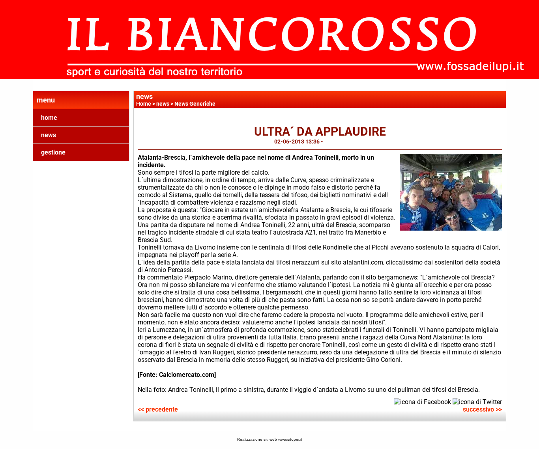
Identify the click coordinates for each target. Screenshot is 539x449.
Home (143, 104)
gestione (53, 152)
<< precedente (158, 409)
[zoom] (451, 228)
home (49, 117)
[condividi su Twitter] (477, 401)
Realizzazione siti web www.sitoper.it (269, 439)
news (48, 135)
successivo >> (482, 409)
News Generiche (194, 104)
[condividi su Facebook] (422, 401)
